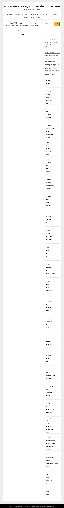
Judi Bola (26, 17)
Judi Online (17, 14)
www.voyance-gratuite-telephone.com (32, 6)
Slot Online (25, 14)
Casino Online (34, 14)
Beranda (9, 14)
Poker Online (44, 14)
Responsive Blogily (43, 506)
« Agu (46, 46)
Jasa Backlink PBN (35, 17)
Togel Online (53, 14)
